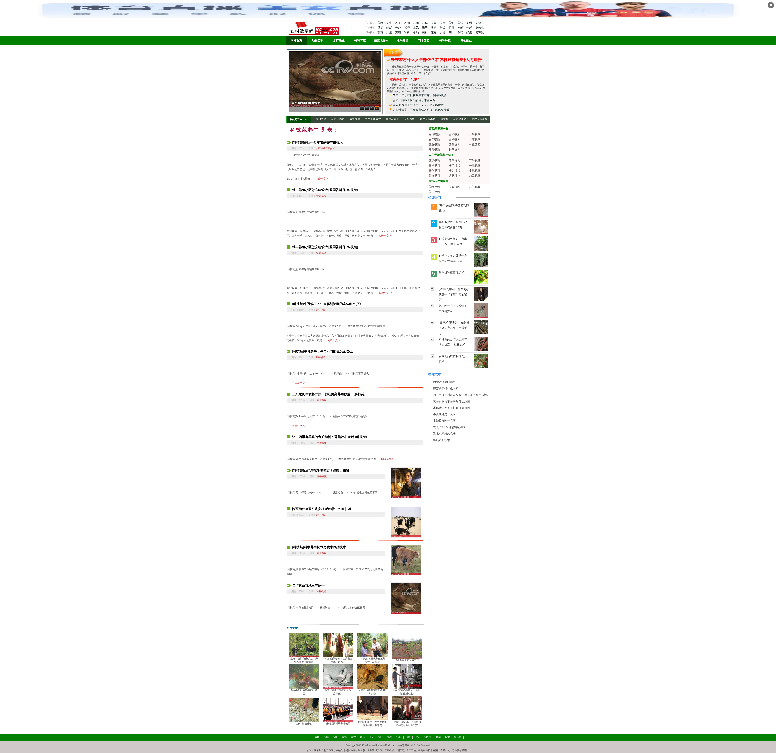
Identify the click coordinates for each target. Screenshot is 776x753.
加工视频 (474, 175)
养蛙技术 (355, 119)
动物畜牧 (317, 40)
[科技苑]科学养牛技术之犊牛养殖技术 (319, 547)
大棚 (443, 32)
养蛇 (398, 27)
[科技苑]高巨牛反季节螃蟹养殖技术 (317, 142)
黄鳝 (461, 22)
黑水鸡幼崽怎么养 (444, 433)
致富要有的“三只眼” (404, 79)
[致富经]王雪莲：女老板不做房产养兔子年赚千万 (454, 328)
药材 (425, 32)
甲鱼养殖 (474, 144)
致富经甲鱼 (460, 119)
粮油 (416, 32)
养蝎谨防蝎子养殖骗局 (338, 723)
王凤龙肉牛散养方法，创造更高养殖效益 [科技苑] (328, 394)
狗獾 (461, 32)
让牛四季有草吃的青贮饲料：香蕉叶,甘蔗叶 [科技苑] (329, 437)
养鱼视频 (434, 144)
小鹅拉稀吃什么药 (444, 420)
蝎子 (425, 27)
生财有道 (423, 750)
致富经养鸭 (338, 119)
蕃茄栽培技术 (441, 440)
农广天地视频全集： (441, 154)
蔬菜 (380, 32)
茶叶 (452, 32)
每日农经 (321, 119)
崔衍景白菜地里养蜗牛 (308, 585)
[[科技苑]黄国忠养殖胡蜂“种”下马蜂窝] (372, 644)
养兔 (443, 22)
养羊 (398, 22)
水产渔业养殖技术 (325, 148)
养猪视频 (454, 134)
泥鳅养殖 (409, 119)
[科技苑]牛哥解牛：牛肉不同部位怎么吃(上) (323, 351)
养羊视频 (434, 139)
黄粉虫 (479, 27)
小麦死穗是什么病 (444, 414)
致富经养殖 (376, 750)
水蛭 (461, 27)
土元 (416, 27)
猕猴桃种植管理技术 (451, 272)
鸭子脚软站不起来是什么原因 (451, 401)
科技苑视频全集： (440, 181)
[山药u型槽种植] (304, 709)
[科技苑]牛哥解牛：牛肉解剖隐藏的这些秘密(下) (326, 304)
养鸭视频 (454, 139)
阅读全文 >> (322, 178)
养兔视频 (454, 144)
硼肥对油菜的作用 (444, 382)
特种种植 (445, 40)
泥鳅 (469, 22)
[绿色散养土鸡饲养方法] (407, 646)
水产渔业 (339, 40)
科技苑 (444, 119)
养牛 (389, 22)
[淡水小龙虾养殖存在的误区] (304, 676)
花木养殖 (423, 40)
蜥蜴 (389, 27)
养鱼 (434, 22)
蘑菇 (398, 32)
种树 (407, 32)
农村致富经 (403, 745)
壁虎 (380, 27)
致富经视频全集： (440, 128)
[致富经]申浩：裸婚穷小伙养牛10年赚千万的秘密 (454, 294)
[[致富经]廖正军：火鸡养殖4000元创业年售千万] (407, 707)
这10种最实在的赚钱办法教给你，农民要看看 (421, 109)
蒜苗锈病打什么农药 (446, 388)
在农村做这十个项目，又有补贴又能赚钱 (418, 105)
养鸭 (425, 22)
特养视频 (321, 195)
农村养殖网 (327, 750)
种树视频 (434, 149)
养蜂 (478, 22)
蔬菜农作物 (381, 40)
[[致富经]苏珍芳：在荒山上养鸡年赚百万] (338, 644)
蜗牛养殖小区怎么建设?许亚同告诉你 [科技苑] (325, 190)
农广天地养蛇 (373, 119)
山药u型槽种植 (304, 723)
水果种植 (402, 40)
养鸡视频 (434, 134)
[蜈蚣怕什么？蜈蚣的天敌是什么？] (338, 676)
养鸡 (416, 22)
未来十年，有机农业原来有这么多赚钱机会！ (421, 95)
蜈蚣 (434, 27)
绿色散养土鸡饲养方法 (407, 660)
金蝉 (469, 27)
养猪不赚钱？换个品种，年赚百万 (414, 100)
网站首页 (296, 40)
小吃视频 (474, 170)
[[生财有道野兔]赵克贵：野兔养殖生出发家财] (304, 644)
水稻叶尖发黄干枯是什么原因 (451, 407)
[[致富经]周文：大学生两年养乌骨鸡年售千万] (372, 707)
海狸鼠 (479, 32)
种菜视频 (454, 149)
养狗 (407, 22)
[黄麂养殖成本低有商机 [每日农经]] (372, 676)
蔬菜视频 (434, 175)
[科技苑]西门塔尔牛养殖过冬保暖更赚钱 (317, 103)
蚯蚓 (443, 27)
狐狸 (407, 27)
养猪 (380, 22)
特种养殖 (360, 40)
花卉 (434, 32)
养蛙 (452, 22)
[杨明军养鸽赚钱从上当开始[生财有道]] (407, 676)
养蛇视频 (474, 139)
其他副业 (466, 40)
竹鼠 (452, 27)
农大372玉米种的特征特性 (449, 427)
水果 (389, 32)
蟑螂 (469, 32)
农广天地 (411, 750)
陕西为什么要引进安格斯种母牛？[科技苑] (322, 509)
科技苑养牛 (296, 119)
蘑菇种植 (454, 175)
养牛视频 (320, 309)
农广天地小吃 (427, 119)
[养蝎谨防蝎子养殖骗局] (338, 709)
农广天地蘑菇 (479, 119)
